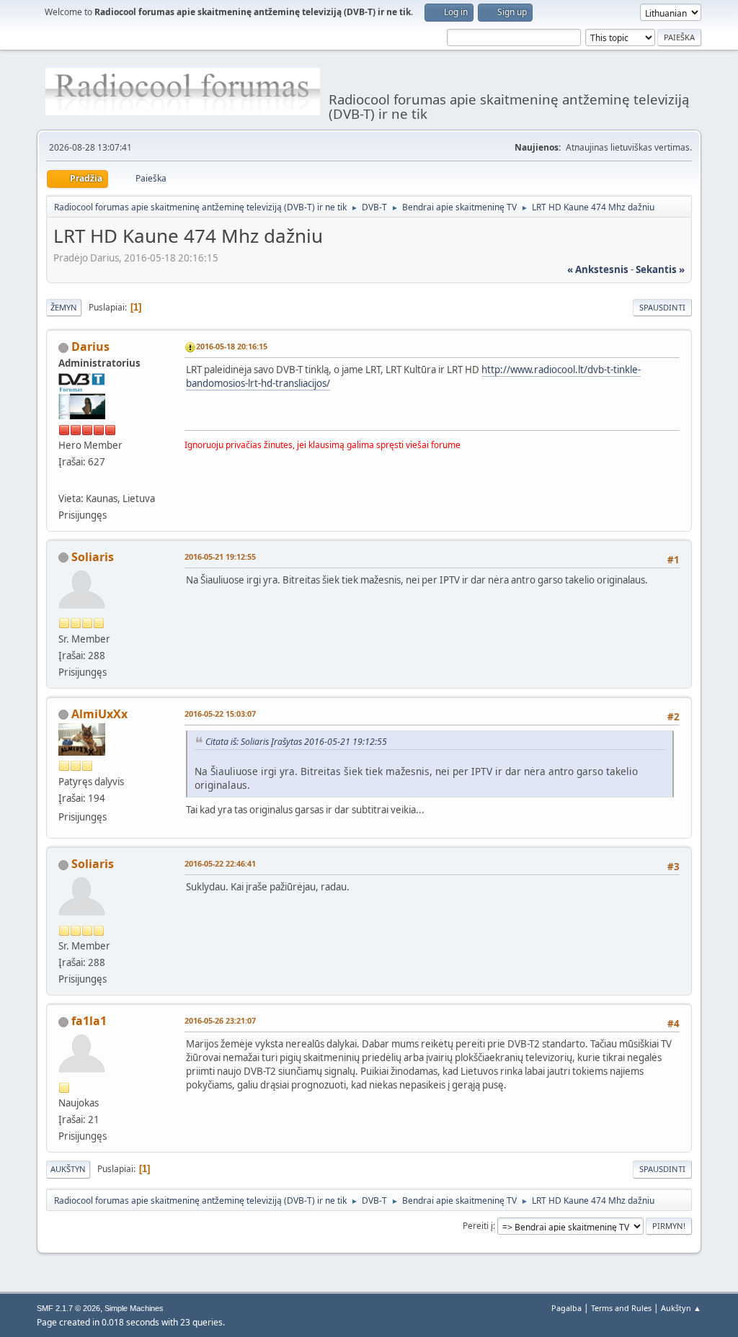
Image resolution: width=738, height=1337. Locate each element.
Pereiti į (478, 1226)
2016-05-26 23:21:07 (220, 1020)
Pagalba (566, 1307)
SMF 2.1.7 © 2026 (68, 1308)
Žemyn (63, 307)
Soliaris (92, 557)
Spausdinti (662, 307)
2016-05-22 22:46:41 (220, 863)
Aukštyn (68, 1168)
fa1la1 (89, 1021)
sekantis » (660, 269)
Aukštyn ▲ (681, 1307)
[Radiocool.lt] (64, 480)
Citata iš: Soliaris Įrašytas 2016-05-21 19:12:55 (296, 741)
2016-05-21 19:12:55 (220, 556)
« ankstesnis (597, 269)
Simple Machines (134, 1308)
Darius (90, 346)
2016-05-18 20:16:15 (231, 346)
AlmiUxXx (99, 714)
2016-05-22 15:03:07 (220, 713)
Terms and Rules (621, 1307)
